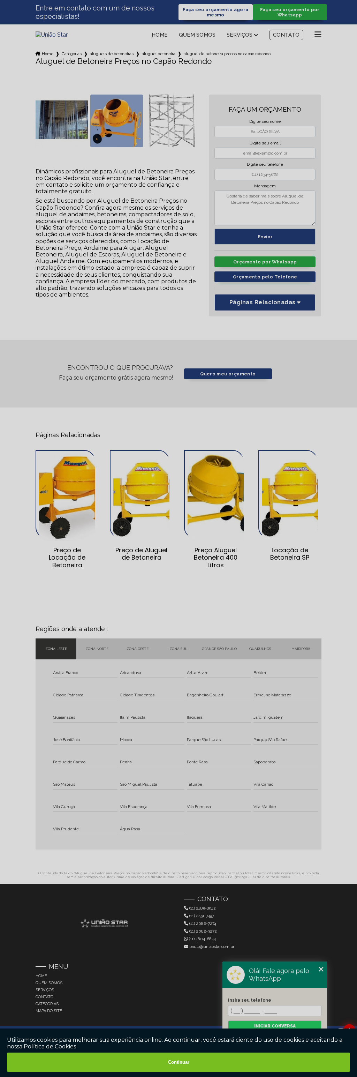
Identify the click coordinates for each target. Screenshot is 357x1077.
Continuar (178, 1062)
